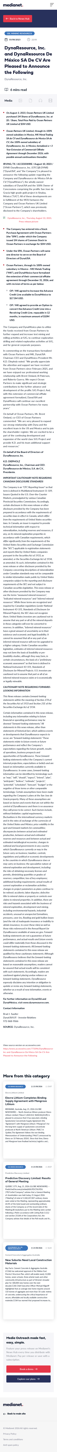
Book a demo (26, 1369)
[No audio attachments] (40, 100)
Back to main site (16, 1414)
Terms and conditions (13, 1439)
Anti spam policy (11, 1444)
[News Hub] (13, 5)
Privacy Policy (9, 1433)
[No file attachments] (30, 100)
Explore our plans (26, 1379)
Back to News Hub (19, 18)
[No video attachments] (50, 100)
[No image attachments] (20, 100)
